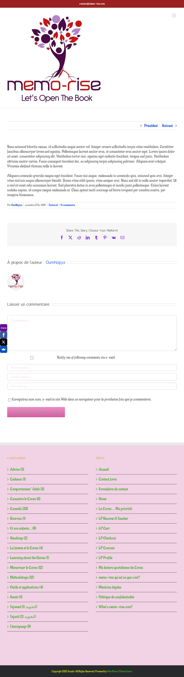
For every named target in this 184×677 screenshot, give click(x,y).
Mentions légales (110, 587)
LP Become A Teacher (113, 518)
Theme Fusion (125, 671)
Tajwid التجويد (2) (23, 616)
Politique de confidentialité (116, 597)
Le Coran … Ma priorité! (115, 508)
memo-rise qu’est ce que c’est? (119, 577)
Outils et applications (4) (26, 587)
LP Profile (105, 557)
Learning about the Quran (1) (29, 557)
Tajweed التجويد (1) (23, 606)
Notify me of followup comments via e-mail (86, 357)
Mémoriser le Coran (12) (26, 567)
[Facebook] (3, 334)
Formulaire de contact (113, 489)
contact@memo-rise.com (92, 4)
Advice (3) (17, 469)
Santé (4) (16, 597)
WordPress (112, 671)
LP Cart (104, 528)
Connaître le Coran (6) (25, 498)
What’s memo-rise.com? (115, 606)
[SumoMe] (3, 349)
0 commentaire (68, 205)
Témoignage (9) (20, 626)
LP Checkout (107, 538)
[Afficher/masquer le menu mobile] (174, 15)
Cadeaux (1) (18, 479)
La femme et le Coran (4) (26, 548)
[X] (3, 342)
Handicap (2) (19, 538)
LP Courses (107, 548)
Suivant (167, 125)
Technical (53, 205)
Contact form (107, 479)
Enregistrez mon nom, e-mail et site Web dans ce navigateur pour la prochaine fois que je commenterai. (82, 399)
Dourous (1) (18, 518)
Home (102, 498)
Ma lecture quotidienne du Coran (121, 567)
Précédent (151, 125)
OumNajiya (16, 205)
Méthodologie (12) (22, 577)
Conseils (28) (19, 508)
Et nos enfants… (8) (23, 528)
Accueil (104, 469)
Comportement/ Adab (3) (27, 489)
